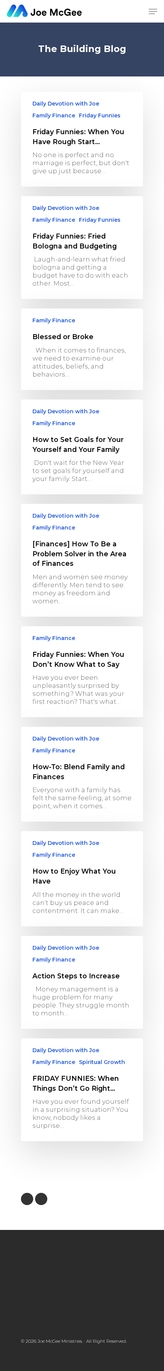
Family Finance (53, 115)
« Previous (27, 1199)
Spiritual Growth (102, 1062)
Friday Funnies (100, 115)
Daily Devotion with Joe (65, 103)
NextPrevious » (41, 1199)
